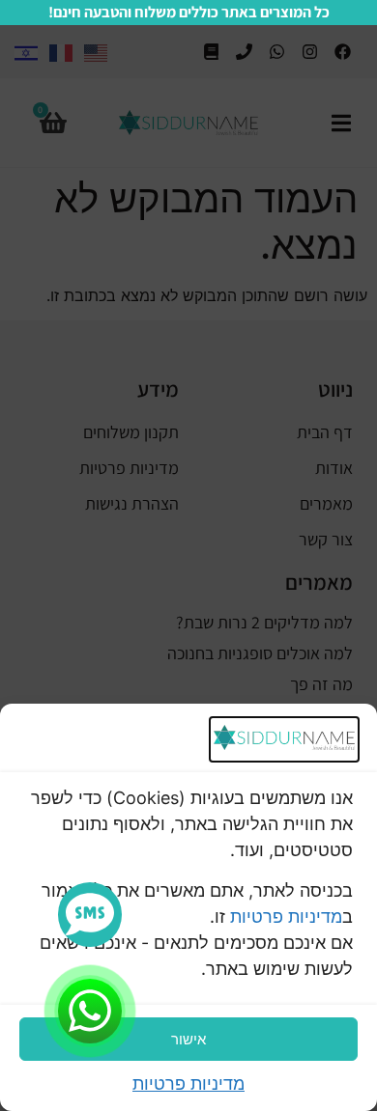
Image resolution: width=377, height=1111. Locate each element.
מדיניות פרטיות (286, 916)
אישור (188, 1039)
